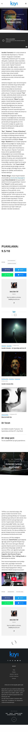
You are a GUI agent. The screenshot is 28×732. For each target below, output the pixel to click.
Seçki (12, 459)
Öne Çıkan (11, 14)
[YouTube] (17, 660)
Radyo (14, 672)
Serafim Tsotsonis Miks (7, 384)
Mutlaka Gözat (5, 378)
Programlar (17, 378)
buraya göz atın (6, 696)
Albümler (6, 14)
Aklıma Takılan (5, 414)
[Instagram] (12, 660)
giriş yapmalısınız (20, 440)
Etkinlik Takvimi (14, 674)
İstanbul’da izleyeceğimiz (18, 178)
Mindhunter (11, 591)
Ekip (14, 670)
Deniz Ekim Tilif (14, 292)
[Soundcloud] (15, 660)
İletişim (14, 678)
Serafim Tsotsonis (12, 263)
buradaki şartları (20, 689)
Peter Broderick (11, 260)
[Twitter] (10, 660)
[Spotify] (20, 660)
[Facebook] (8, 660)
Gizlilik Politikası (14, 676)
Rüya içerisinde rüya (7, 417)
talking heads (20, 591)
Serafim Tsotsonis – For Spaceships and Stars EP (14, 348)
